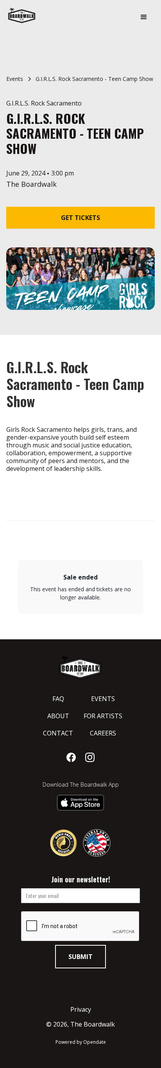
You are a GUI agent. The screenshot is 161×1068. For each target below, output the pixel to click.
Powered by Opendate (80, 1042)
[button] (143, 17)
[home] (43, 15)
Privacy (80, 1009)
